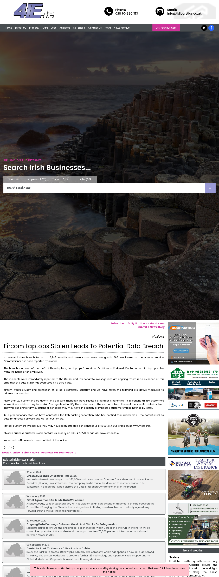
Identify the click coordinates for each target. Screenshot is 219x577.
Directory (20, 27)
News (108, 27)
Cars (45, 27)
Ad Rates (65, 27)
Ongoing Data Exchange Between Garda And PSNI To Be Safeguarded (72, 524)
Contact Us (95, 27)
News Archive (122, 27)
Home (8, 27)
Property (34, 27)
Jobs (53, 27)
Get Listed (79, 27)
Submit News (30, 452)
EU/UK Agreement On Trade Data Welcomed (55, 500)
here (12, 463)
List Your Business (166, 27)
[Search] (210, 188)
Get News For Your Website (58, 452)
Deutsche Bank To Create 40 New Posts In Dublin (58, 548)
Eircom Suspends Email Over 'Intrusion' (52, 476)
